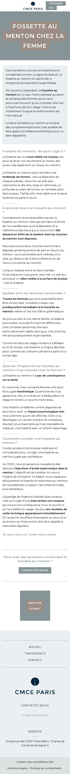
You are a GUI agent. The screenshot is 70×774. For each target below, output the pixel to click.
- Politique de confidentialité (44, 768)
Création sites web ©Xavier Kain (35, 761)
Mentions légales (17, 768)
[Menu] (4, 6)
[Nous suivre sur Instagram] (37, 719)
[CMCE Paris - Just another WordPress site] (33, 6)
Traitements (35, 653)
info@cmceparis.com (35, 715)
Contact (35, 660)
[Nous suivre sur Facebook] (33, 719)
